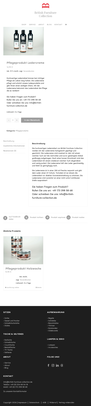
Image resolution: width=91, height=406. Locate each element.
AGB (44, 402)
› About (6, 365)
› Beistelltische (9, 347)
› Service (7, 363)
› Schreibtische (9, 342)
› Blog (5, 368)
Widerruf (53, 402)
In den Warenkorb (32, 120)
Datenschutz (34, 402)
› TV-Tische (7, 350)
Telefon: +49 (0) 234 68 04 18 (15, 384)
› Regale (50, 318)
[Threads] (61, 365)
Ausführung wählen (13, 287)
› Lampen (51, 345)
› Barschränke (52, 323)
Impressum (22, 402)
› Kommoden (52, 328)
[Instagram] (53, 365)
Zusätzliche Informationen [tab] (14, 146)
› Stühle (6, 326)
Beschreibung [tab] (8, 141)
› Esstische (7, 340)
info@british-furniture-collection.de (17, 382)
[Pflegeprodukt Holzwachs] (23, 250)
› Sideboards (52, 331)
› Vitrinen (51, 326)
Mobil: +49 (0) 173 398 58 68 (15, 387)
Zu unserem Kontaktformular (15, 391)
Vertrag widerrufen (66, 402)
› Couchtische (9, 345)
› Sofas (6, 318)
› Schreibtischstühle (11, 323)
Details (39, 287)
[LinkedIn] (57, 365)
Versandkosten (28, 71)
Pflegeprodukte (22, 131)
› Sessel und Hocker (11, 321)
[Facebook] (48, 365)
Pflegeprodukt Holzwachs (23, 268)
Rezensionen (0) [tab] (9, 151)
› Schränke (51, 321)
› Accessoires (52, 347)
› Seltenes (7, 352)
